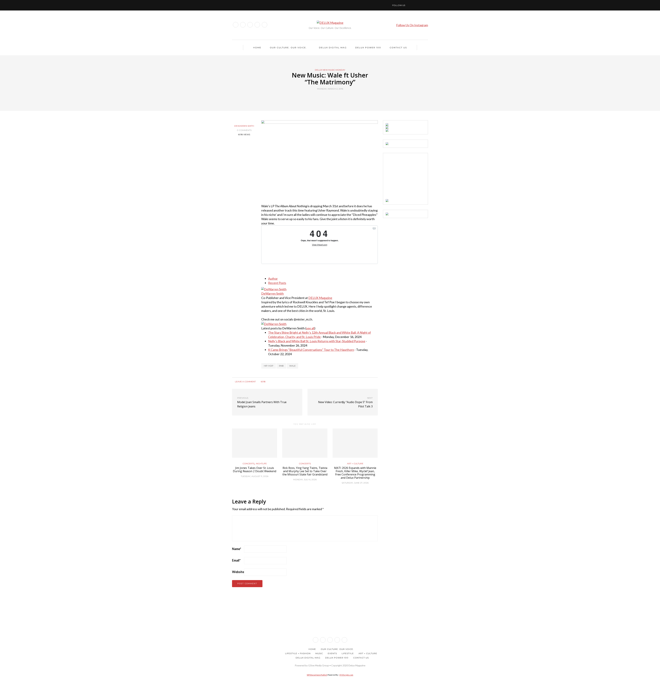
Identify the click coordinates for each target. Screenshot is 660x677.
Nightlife (261, 464)
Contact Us (398, 47)
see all (310, 328)
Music (319, 653)
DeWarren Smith (244, 126)
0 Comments (244, 130)
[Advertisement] (411, 177)
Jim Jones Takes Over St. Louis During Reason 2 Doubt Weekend (254, 469)
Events (332, 653)
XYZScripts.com (346, 675)
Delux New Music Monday (330, 70)
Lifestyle (348, 653)
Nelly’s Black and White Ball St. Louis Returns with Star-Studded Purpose (316, 341)
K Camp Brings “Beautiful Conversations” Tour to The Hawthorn (311, 350)
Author (273, 278)
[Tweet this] (328, 96)
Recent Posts (277, 283)
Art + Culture (355, 464)
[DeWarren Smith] (274, 289)
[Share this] (323, 96)
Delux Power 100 (368, 47)
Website (238, 572)
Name (236, 549)
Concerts (248, 464)
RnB (281, 365)
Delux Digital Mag (333, 47)
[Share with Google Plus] (332, 96)
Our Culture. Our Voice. (288, 47)
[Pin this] (336, 96)
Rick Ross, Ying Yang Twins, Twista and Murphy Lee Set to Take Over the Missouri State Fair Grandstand (304, 471)
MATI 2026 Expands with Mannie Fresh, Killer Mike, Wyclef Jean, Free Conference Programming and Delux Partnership (355, 473)
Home (257, 47)
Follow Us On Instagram (412, 25)
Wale (292, 365)
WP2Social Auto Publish (317, 675)
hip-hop (268, 365)
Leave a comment (245, 381)
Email (236, 560)
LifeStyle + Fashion (298, 653)
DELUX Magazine (320, 298)
